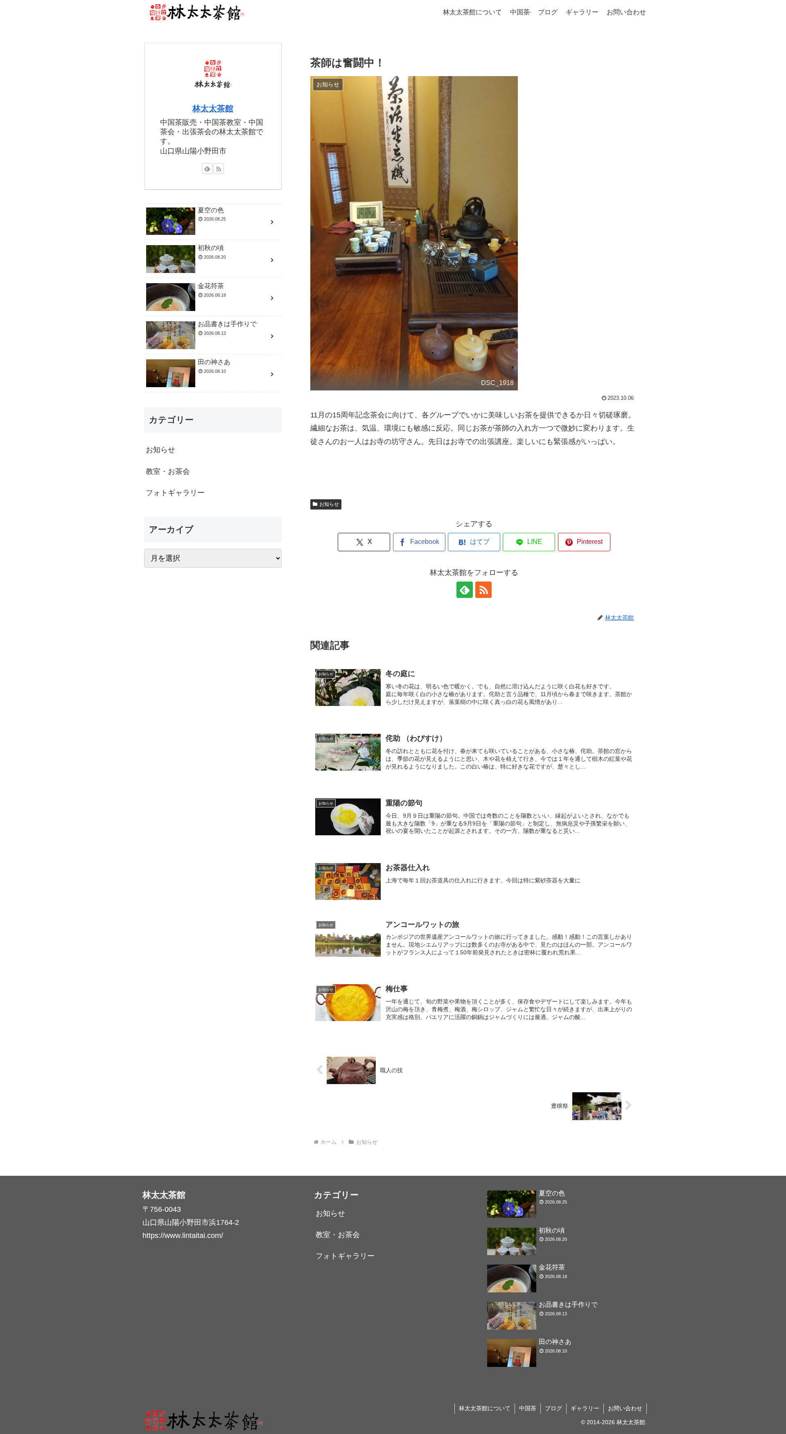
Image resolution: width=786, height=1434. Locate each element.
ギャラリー (585, 1408)
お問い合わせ (625, 1408)
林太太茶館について (484, 1408)
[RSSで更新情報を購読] (483, 590)
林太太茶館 (212, 108)
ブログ (553, 1408)
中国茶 (527, 1408)
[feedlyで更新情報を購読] (464, 590)
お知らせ (329, 504)
